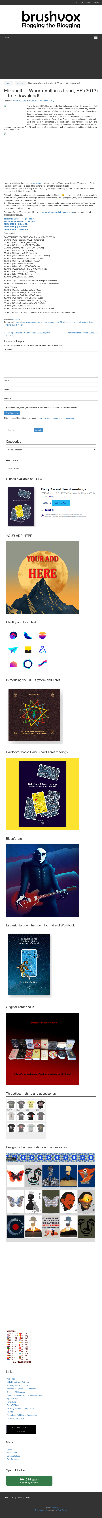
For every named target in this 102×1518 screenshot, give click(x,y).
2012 (17, 322)
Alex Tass (11, 1378)
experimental (53, 322)
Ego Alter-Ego (12, 1398)
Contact (96, 2)
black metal (42, 322)
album (22, 322)
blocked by (31, 1482)
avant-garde (31, 322)
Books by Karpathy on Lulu (18, 1385)
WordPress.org (13, 1459)
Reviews (7, 324)
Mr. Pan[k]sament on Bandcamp (20, 1408)
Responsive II (41, 1510)
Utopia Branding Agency (17, 1418)
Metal (62, 322)
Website (7, 398)
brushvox (20, 83)
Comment (9, 349)
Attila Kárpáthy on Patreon (18, 1382)
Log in (9, 1449)
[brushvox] (51, 19)
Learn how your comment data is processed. (56, 418)
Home (8, 83)
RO (81, 2)
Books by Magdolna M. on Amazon (21, 1388)
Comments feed (13, 1455)
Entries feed (12, 1452)
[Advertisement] (51, 59)
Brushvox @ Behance (16, 1392)
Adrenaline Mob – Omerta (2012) (83, 332)
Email (7, 389)
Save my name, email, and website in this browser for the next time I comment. (41, 407)
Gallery (88, 2)
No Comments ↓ (47, 100)
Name (7, 380)
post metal (76, 322)
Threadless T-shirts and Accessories (22, 1415)
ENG (75, 2)
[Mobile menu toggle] (96, 37)
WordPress (62, 1510)
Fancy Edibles (12, 1401)
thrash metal (17, 324)
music (68, 322)
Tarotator (10, 1411)
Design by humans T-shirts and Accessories (25, 1395)
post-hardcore (88, 322)
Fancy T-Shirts (13, 1405)
